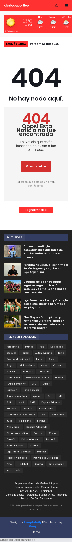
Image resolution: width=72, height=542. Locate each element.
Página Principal (36, 210)
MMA (21, 402)
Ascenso (28, 408)
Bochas (38, 433)
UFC (34, 383)
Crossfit (11, 439)
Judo (9, 420)
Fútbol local (13, 377)
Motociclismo (27, 365)
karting (41, 420)
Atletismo (12, 371)
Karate (34, 445)
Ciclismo (58, 365)
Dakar (46, 383)
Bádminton (58, 414)
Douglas (28, 371)
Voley (44, 365)
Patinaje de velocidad (45, 457)
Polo (43, 414)
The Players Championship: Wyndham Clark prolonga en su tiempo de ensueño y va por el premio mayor (45, 322)
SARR (32, 402)
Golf (50, 396)
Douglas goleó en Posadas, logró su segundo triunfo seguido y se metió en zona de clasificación (44, 287)
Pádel (39, 359)
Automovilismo (43, 352)
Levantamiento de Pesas (21, 414)
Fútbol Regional (15, 445)
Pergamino (13, 346)
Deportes (44, 371)
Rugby (10, 365)
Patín (9, 402)
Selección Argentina (37, 377)
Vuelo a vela (14, 470)
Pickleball (23, 464)
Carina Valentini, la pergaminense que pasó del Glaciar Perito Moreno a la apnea (43, 252)
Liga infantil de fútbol (19, 451)
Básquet (11, 352)
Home (36, 532)
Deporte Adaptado (36, 427)
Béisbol (52, 433)
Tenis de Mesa (31, 390)
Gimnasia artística (17, 433)
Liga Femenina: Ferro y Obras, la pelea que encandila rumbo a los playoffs (45, 304)
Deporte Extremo (50, 402)
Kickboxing (25, 420)
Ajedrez (37, 396)
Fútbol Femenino (16, 383)
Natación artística (17, 457)
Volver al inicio (36, 166)
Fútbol (25, 352)
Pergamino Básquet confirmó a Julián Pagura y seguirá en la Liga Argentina (48, 44)
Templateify (33, 522)
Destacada (56, 346)
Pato (9, 464)
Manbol (41, 451)
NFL (60, 396)
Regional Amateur (17, 396)
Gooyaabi (36, 526)
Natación (12, 390)
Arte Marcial (13, 427)
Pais (42, 346)
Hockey (59, 377)
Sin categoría (56, 464)
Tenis (61, 352)
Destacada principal (18, 359)
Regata (39, 464)
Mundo (29, 346)
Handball (12, 408)
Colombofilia (46, 408)
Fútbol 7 (50, 439)
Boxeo (52, 359)
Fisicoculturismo (30, 439)
